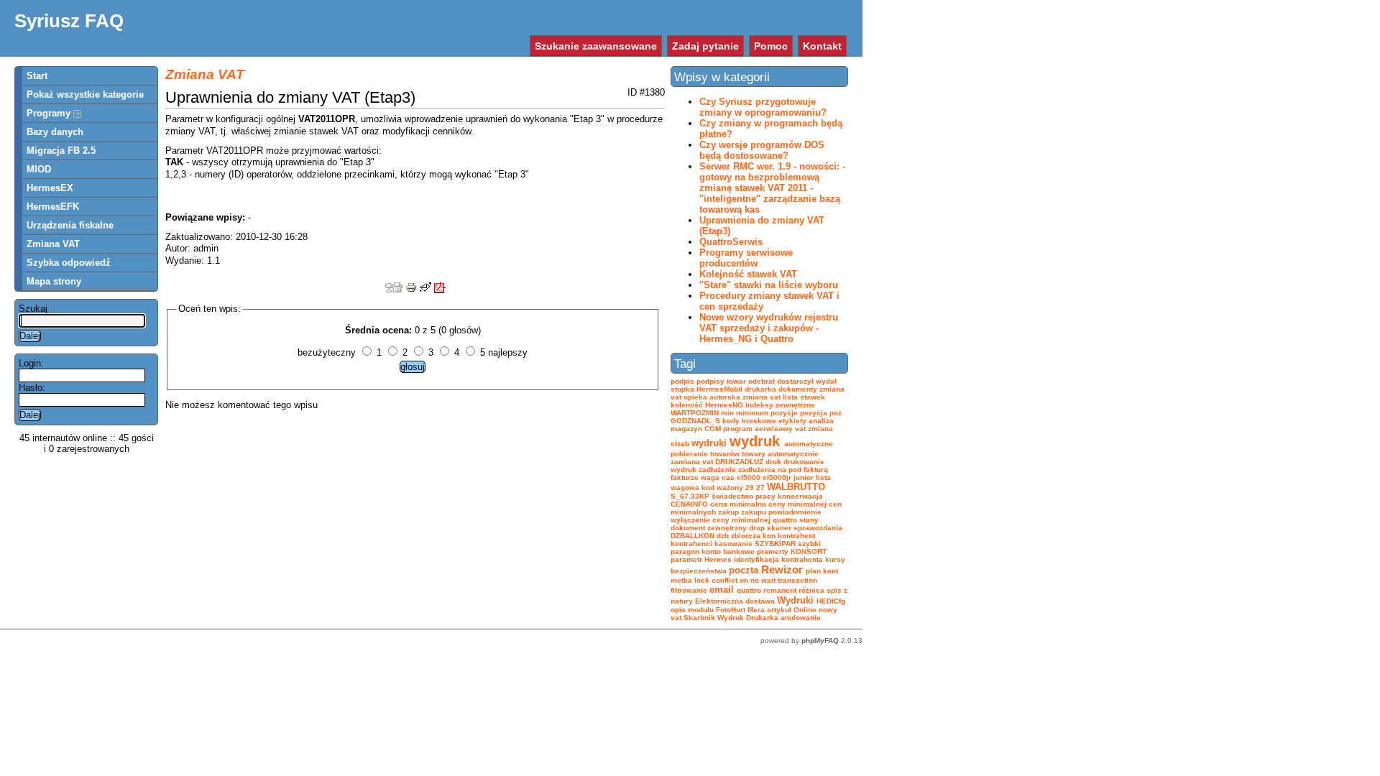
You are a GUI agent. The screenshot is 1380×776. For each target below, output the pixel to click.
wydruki (709, 443)
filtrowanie (689, 590)
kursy (835, 559)
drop (757, 528)
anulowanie (801, 618)
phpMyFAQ (820, 641)
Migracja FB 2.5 (61, 150)
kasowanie (733, 544)
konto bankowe (728, 551)
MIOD (39, 169)
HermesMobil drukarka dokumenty (756, 389)
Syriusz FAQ (69, 21)
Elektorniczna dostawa (735, 601)
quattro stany (796, 520)
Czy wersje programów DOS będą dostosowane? (761, 150)
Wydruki (795, 600)
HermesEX (50, 188)
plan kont (822, 571)
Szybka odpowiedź (69, 262)
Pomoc (771, 46)
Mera (756, 610)
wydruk (755, 441)
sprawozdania (818, 528)
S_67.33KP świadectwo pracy (723, 496)
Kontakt (822, 46)
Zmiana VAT (53, 244)
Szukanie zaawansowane (596, 46)
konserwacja (800, 496)
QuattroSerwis (731, 241)
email (721, 589)
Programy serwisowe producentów (746, 258)
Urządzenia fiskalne (70, 225)
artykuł (779, 610)
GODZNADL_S (695, 421)
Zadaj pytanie (705, 46)
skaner (779, 528)
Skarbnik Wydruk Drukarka (731, 618)
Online (805, 610)
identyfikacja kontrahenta (778, 559)
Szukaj (33, 308)
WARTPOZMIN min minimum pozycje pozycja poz (756, 413)
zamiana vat (692, 462)
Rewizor (782, 569)
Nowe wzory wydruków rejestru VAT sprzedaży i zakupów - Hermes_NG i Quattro (768, 328)
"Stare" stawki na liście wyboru (768, 285)
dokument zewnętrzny (709, 528)
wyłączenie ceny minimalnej (720, 520)
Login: (31, 363)
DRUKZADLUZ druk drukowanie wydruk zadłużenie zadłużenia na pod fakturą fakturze (749, 469)
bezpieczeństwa (699, 571)
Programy (50, 113)
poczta (743, 570)
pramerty (772, 551)
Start (37, 75)
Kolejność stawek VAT (748, 274)
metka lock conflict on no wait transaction (744, 580)
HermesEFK (53, 206)
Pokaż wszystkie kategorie (85, 94)
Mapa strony (54, 281)
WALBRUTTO (796, 486)
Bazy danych (55, 131)
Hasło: (32, 387)
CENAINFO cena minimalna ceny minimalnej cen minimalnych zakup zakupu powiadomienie (756, 508)
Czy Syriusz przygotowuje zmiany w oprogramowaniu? (763, 107)
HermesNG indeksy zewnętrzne (760, 405)
